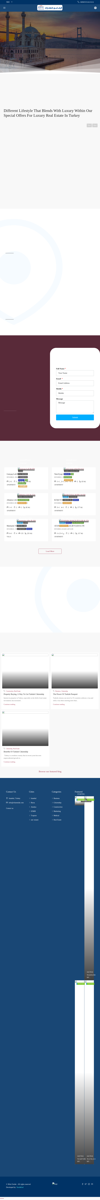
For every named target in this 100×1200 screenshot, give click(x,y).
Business (58, 691)
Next (95, 125)
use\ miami (34, 820)
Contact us (9, 808)
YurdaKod (19, 1187)
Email (58, 379)
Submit (75, 417)
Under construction (72, 471)
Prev (89, 125)
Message (59, 399)
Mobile (59, 389)
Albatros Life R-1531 (15, 500)
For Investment (23, 500)
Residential (68, 480)
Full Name (60, 369)
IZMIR (33, 811)
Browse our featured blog (50, 771)
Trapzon (34, 815)
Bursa (33, 803)
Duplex (21, 480)
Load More (50, 551)
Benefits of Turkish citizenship (16, 752)
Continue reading (9, 704)
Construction (9, 691)
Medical (56, 815)
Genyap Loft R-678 (14, 474)
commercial (23, 477)
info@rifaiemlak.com (16, 803)
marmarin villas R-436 (16, 526)
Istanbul (33, 798)
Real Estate (17, 691)
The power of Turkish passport (65, 694)
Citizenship (73, 497)
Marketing (57, 811)
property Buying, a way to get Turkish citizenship (24, 694)
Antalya (33, 807)
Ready (65, 497)
